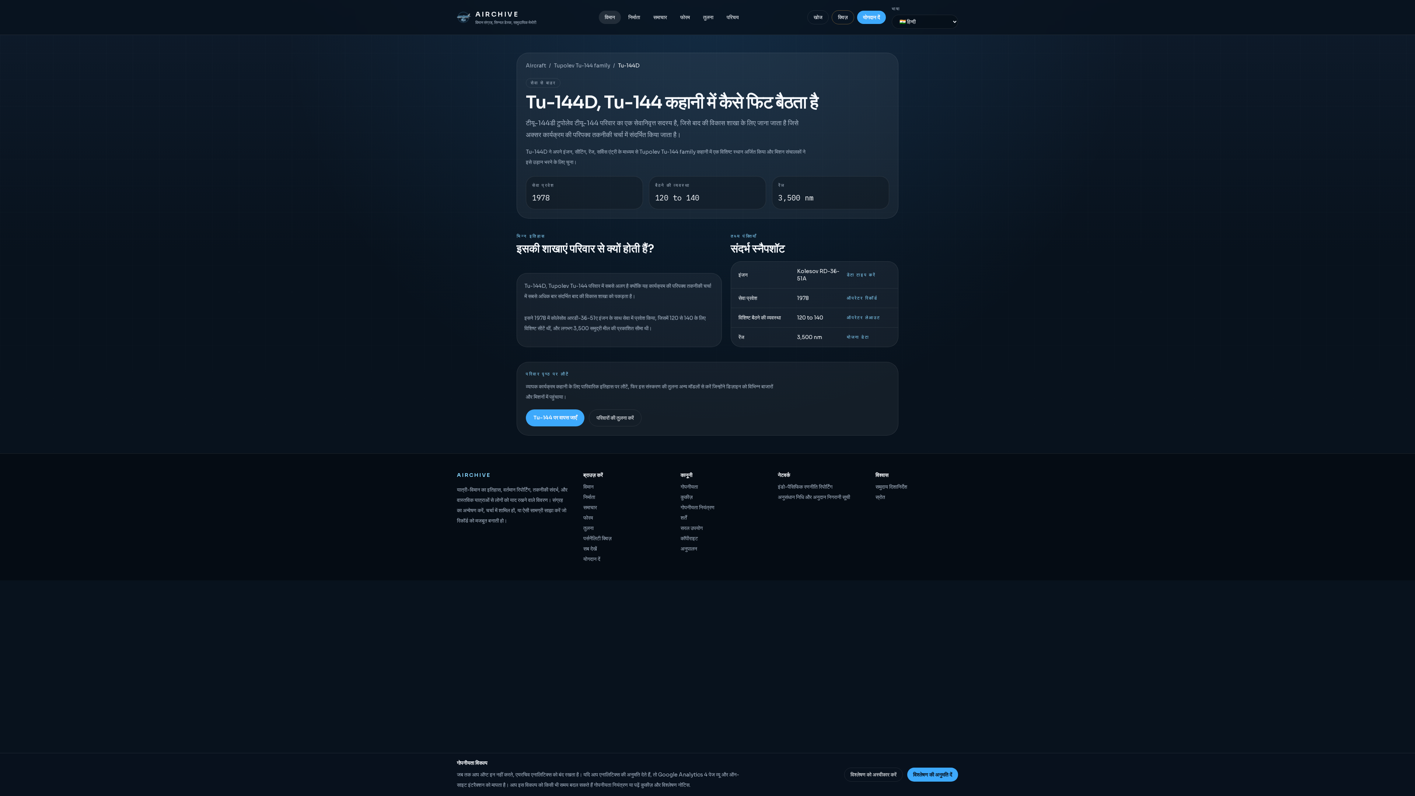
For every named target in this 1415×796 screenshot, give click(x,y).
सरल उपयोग (692, 528)
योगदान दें (871, 17)
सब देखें (590, 548)
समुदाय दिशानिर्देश (891, 486)
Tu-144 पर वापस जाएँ (555, 417)
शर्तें (684, 517)
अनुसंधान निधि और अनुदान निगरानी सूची (814, 497)
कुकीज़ (687, 497)
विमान (610, 17)
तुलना (708, 17)
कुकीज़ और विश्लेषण (659, 785)
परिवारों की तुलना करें (615, 418)
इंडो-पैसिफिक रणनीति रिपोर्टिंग (805, 486)
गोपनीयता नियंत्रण (698, 507)
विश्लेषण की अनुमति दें (932, 774)
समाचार (660, 17)
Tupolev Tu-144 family (582, 65)
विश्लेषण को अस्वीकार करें (873, 774)
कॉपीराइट (689, 538)
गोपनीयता (689, 486)
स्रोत (880, 497)
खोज (818, 17)
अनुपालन (689, 548)
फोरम (685, 17)
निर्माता (634, 17)
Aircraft (536, 65)
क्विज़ (843, 17)
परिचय (733, 17)
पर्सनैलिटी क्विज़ (597, 538)
